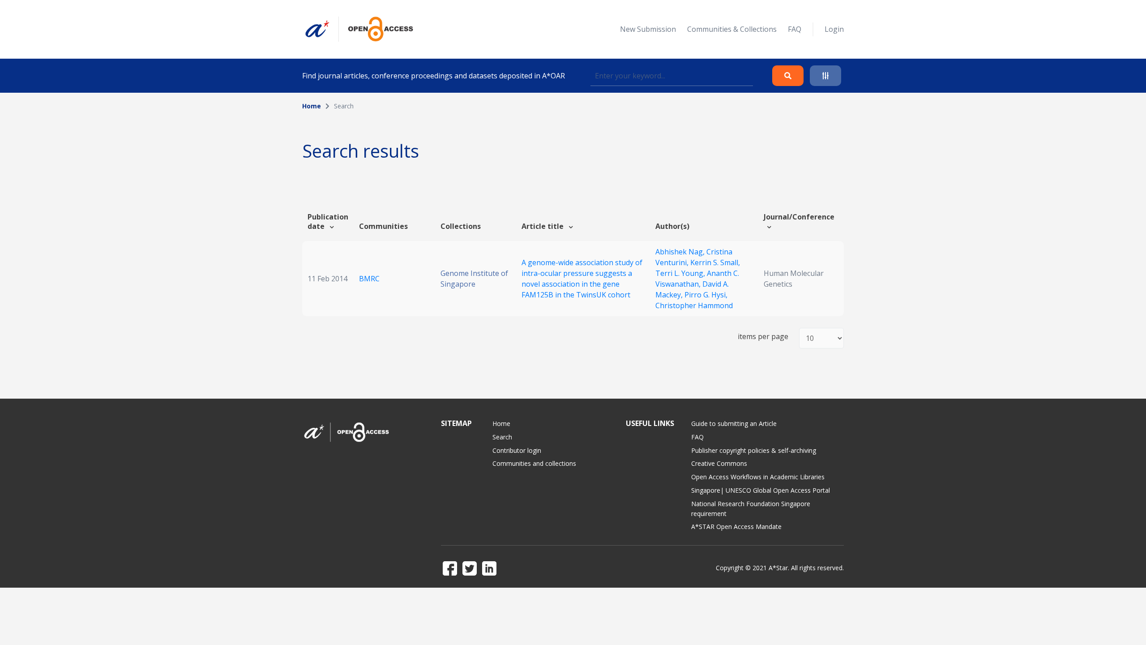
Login (834, 29)
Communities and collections (534, 463)
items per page (763, 336)
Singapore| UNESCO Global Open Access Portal (760, 490)
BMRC (369, 279)
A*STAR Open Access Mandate (736, 526)
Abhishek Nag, (680, 252)
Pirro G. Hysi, (705, 295)
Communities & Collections (732, 29)
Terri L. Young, (681, 273)
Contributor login (516, 450)
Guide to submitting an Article (734, 423)
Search (502, 437)
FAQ (794, 29)
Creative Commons (719, 463)
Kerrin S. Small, (715, 262)
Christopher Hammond (694, 305)
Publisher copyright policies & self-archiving (753, 450)
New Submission (648, 29)
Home (311, 106)
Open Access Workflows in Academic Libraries (758, 477)
